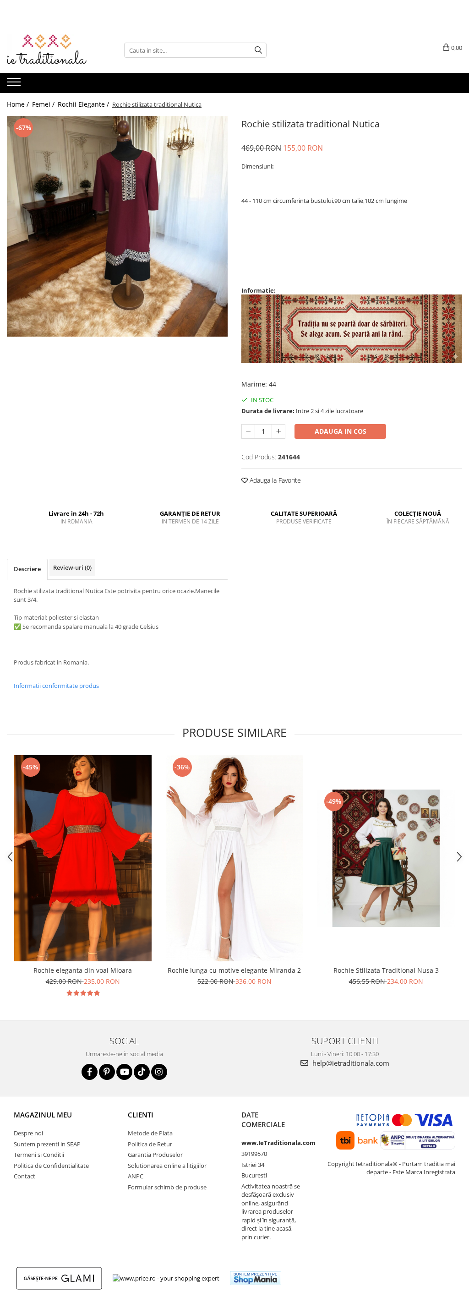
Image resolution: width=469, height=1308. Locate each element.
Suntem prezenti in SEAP (47, 1144)
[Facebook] (90, 1072)
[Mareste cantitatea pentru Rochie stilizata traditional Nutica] (278, 431)
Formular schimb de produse (167, 1187)
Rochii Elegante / (84, 104)
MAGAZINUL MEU (43, 1114)
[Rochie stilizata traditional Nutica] (117, 226)
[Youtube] (124, 1072)
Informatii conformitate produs (56, 685)
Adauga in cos (340, 431)
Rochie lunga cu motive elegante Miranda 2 (234, 970)
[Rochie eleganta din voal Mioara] (83, 858)
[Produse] (15, 85)
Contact (24, 1176)
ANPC (135, 1176)
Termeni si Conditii (39, 1154)
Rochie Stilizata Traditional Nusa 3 (386, 970)
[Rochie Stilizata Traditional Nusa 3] (386, 858)
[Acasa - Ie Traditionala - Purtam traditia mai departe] (52, 50)
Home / (19, 104)
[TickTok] (142, 1072)
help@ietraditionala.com (350, 1063)
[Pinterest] (107, 1072)
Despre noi (28, 1133)
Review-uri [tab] (72, 567)
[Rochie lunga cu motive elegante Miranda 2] (234, 858)
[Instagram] (159, 1072)
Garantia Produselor (155, 1154)
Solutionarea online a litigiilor (167, 1165)
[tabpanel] (117, 226)
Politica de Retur (150, 1144)
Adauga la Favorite (274, 480)
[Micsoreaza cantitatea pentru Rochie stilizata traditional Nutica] (248, 431)
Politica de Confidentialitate (51, 1165)
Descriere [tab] (27, 569)
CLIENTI (140, 1114)
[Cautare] (258, 50)
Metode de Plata (150, 1133)
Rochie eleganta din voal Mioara (82, 970)
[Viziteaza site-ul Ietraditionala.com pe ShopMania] (255, 1278)
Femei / (44, 104)
